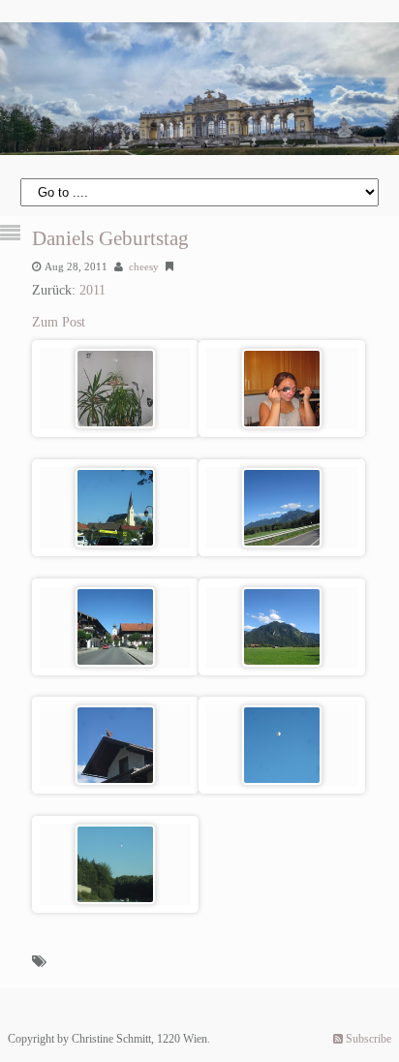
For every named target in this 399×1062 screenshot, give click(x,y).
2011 (92, 290)
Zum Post (58, 322)
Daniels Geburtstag (110, 238)
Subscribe (367, 1039)
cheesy (144, 266)
